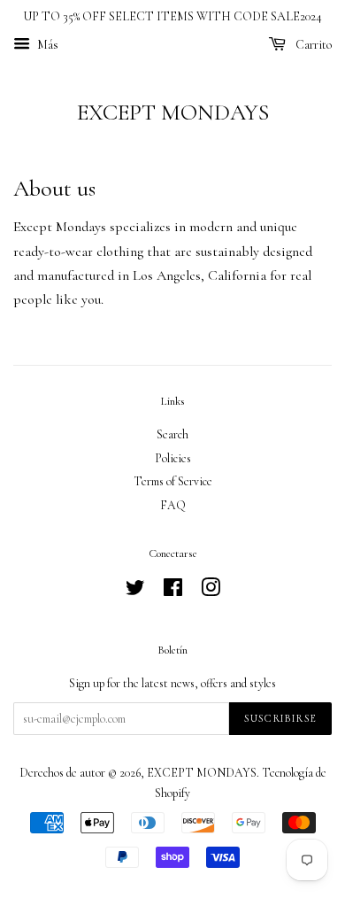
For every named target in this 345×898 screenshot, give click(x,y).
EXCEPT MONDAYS (173, 112)
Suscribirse (280, 718)
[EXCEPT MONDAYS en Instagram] (210, 591)
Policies (173, 458)
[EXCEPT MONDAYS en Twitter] (135, 591)
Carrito (312, 44)
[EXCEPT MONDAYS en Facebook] (173, 591)
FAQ (173, 505)
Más (46, 44)
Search (172, 434)
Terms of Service (173, 481)
